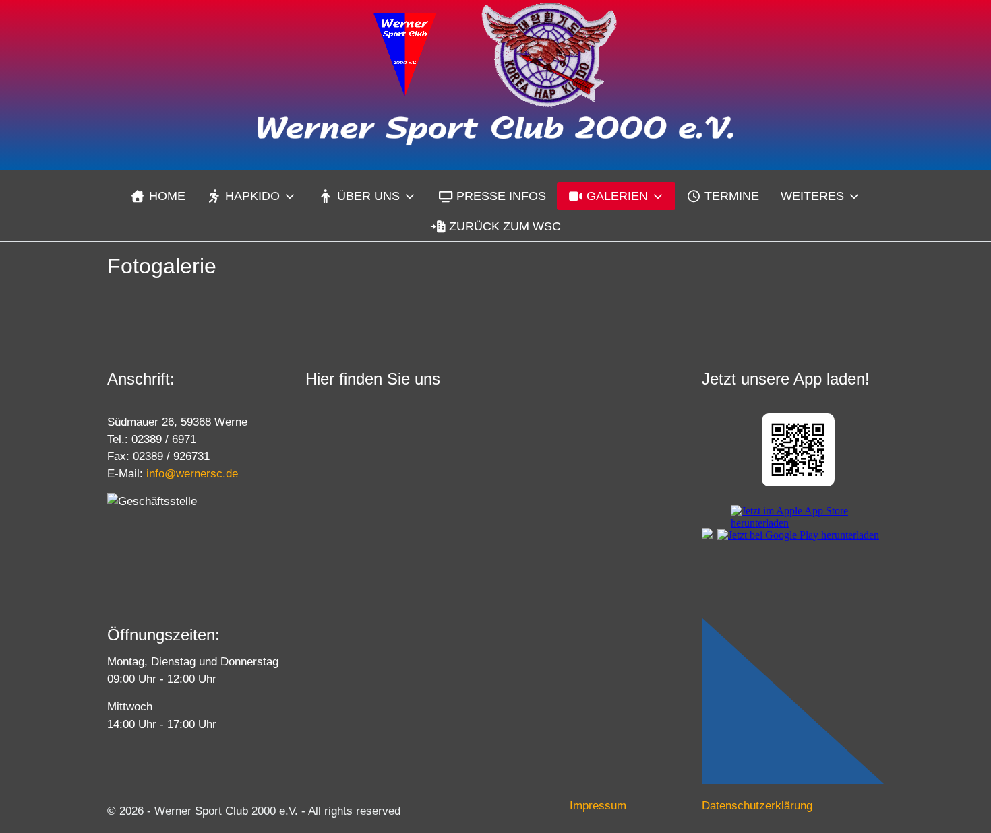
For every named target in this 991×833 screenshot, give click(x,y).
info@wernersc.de (192, 473)
